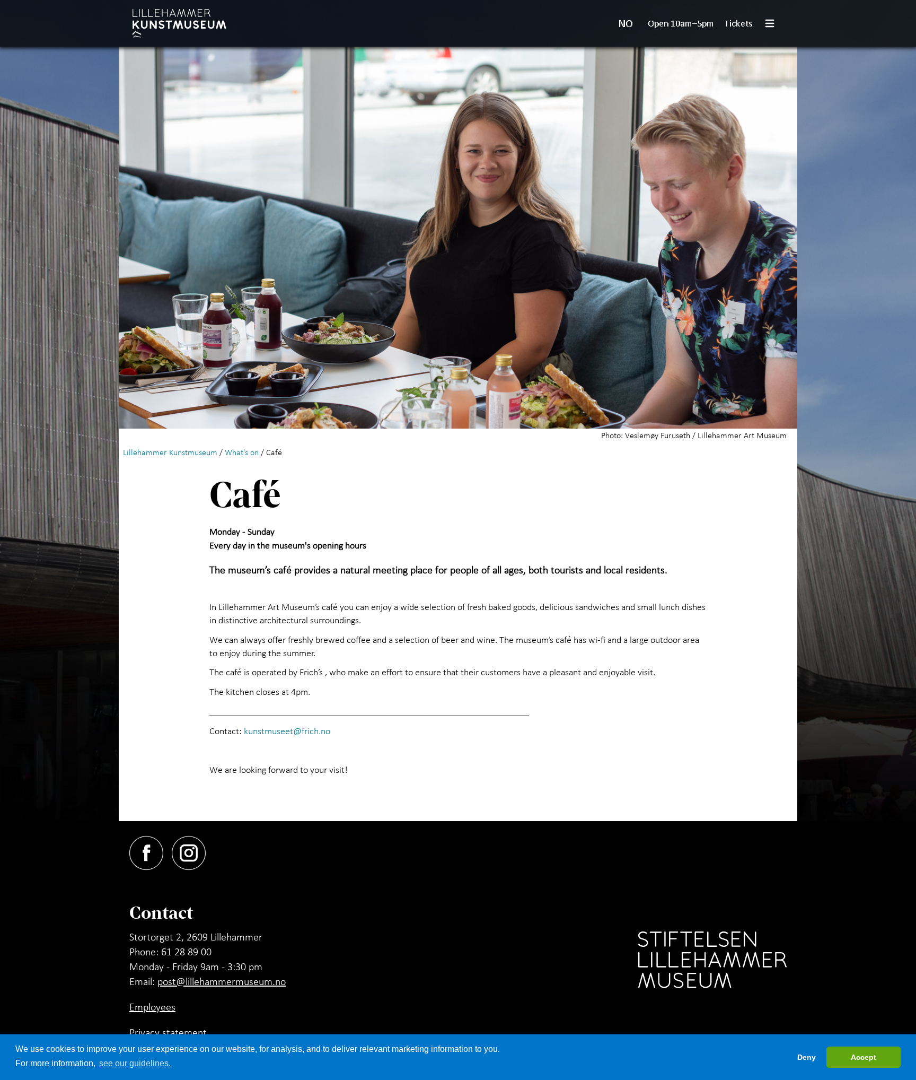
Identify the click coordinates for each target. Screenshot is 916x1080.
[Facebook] (150, 851)
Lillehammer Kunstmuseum (170, 452)
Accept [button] (863, 1057)
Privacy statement (168, 1032)
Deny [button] (806, 1057)
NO (626, 23)
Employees (152, 1007)
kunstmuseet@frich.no (287, 731)
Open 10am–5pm (681, 23)
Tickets (739, 23)
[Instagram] (193, 851)
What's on (242, 452)
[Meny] (774, 23)
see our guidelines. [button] (135, 1063)
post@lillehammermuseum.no (221, 981)
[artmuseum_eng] (179, 23)
